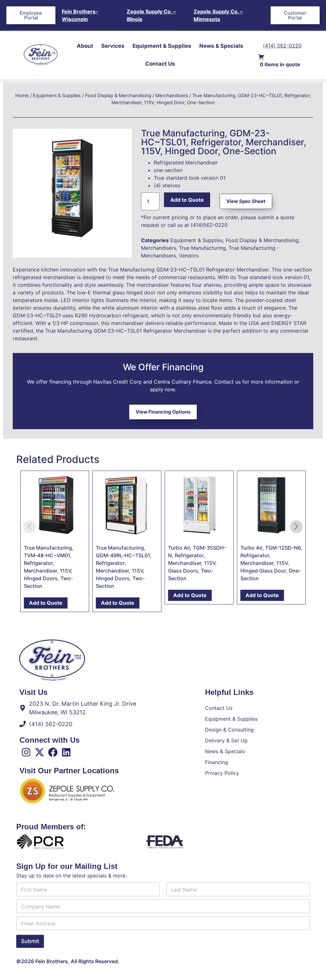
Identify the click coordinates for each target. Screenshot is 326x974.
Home (22, 95)
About (85, 46)
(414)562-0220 (209, 225)
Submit (30, 941)
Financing (216, 762)
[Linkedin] (66, 752)
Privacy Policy (222, 773)
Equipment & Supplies (161, 46)
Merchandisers (171, 95)
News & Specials (221, 46)
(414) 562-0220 (282, 45)
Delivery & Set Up (226, 740)
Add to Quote (187, 200)
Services (112, 46)
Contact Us (160, 64)
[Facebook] (53, 752)
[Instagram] (26, 752)
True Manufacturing (202, 248)
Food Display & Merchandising (118, 95)
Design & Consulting (229, 729)
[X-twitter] (39, 752)
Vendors (189, 255)
